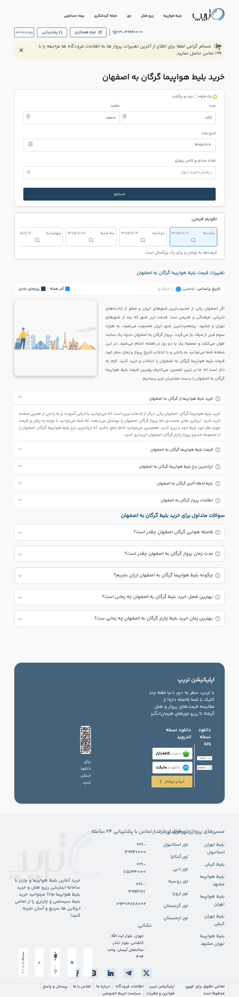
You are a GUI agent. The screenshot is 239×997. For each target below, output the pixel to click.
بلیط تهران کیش (214, 920)
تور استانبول (175, 844)
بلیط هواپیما (172, 16)
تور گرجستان (176, 906)
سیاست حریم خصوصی (121, 993)
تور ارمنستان (176, 918)
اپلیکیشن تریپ (162, 986)
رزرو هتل (147, 16)
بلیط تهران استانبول (214, 848)
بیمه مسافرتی (74, 16)
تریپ (189, 986)
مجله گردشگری (105, 16)
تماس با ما (82, 986)
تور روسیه (178, 881)
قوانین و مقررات (160, 993)
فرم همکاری (85, 32)
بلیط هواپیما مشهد (212, 880)
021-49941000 (130, 32)
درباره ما (103, 986)
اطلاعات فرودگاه (129, 986)
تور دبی (180, 869)
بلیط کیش (215, 864)
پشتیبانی (50, 32)
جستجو (119, 194)
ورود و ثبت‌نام (24, 32)
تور (129, 16)
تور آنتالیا (179, 857)
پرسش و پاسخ (55, 986)
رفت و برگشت (182, 96)
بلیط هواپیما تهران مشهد (212, 940)
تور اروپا (180, 893)
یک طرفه (205, 96)
